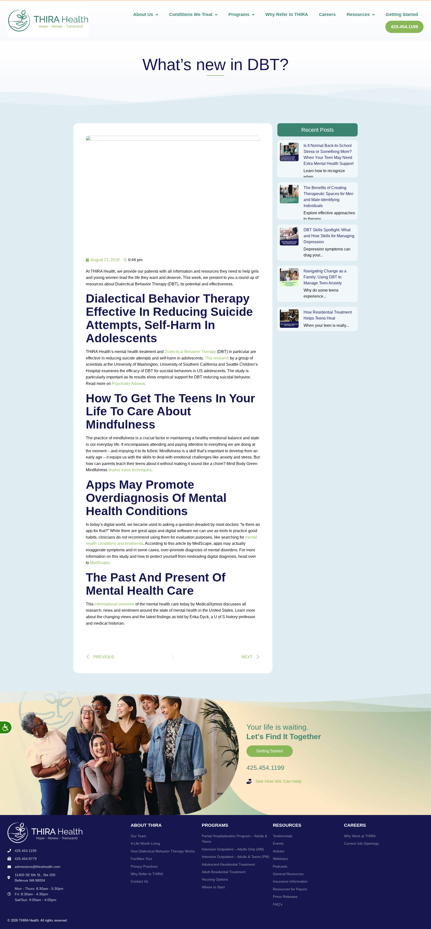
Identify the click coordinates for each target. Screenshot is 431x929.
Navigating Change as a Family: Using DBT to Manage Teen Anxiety (325, 277)
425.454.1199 (265, 767)
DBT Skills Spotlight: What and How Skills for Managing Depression (329, 236)
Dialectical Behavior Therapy (190, 351)
